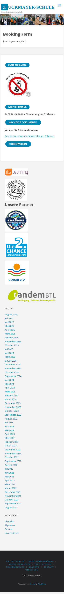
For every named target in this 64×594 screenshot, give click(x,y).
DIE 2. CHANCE (43, 564)
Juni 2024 (9, 380)
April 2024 (10, 387)
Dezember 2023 (12, 403)
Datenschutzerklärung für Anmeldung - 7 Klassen (29, 136)
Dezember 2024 (12, 364)
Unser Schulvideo (17, 65)
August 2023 (11, 418)
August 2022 (11, 465)
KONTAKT (49, 567)
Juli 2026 (9, 318)
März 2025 (10, 356)
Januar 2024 (11, 399)
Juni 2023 (9, 426)
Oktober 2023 (12, 410)
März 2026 (10, 333)
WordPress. (42, 584)
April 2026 (10, 330)
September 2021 (13, 503)
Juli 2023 (9, 422)
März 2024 (10, 391)
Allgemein (10, 525)
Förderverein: (18, 144)
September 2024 (13, 376)
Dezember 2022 (12, 449)
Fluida (32, 584)
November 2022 (13, 453)
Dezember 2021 (12, 492)
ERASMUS (34, 567)
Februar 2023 (11, 441)
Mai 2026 (9, 326)
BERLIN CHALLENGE (20, 564)
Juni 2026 (9, 322)
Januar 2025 (11, 360)
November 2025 (13, 341)
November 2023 (13, 407)
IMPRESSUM (32, 570)
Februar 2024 (11, 395)
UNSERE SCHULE (15, 561)
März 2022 (10, 484)
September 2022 (13, 461)
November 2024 (13, 368)
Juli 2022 (9, 468)
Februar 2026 (11, 337)
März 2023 (10, 438)
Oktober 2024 (12, 372)
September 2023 (13, 414)
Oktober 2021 (12, 499)
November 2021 (13, 495)
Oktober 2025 (12, 345)
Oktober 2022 (12, 457)
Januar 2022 (11, 488)
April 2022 (10, 480)
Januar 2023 (11, 445)
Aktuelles (9, 521)
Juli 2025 (9, 349)
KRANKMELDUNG (15, 567)
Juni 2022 (9, 472)
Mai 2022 (9, 476)
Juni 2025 (9, 353)
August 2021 (11, 507)
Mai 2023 (9, 430)
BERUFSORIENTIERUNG (41, 561)
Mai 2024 (9, 384)
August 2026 (11, 314)
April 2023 (10, 434)
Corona (8, 529)
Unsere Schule (12, 533)
